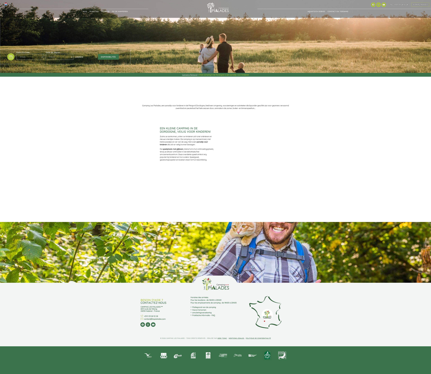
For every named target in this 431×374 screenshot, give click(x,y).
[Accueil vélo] (267, 355)
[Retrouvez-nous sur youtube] (384, 5)
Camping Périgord (189, 75)
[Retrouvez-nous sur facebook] (373, 5)
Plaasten (94, 11)
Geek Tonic (222, 338)
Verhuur (105, 11)
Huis (85, 11)
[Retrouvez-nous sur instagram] (378, 5)
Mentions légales (237, 338)
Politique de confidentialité (258, 338)
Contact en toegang (338, 11)
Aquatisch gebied (316, 11)
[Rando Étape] (282, 355)
